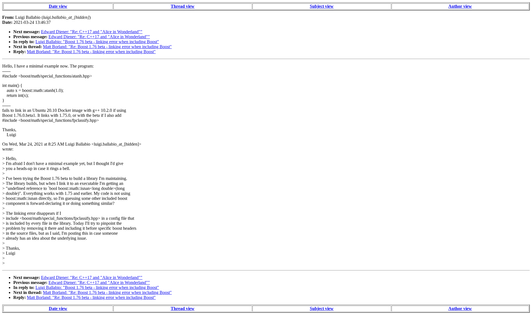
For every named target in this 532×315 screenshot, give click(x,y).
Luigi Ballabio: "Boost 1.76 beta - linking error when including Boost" (97, 41)
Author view (460, 6)
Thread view (183, 6)
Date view (58, 6)
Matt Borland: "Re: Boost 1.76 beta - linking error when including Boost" (107, 46)
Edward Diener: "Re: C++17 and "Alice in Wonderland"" (91, 31)
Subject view (322, 6)
